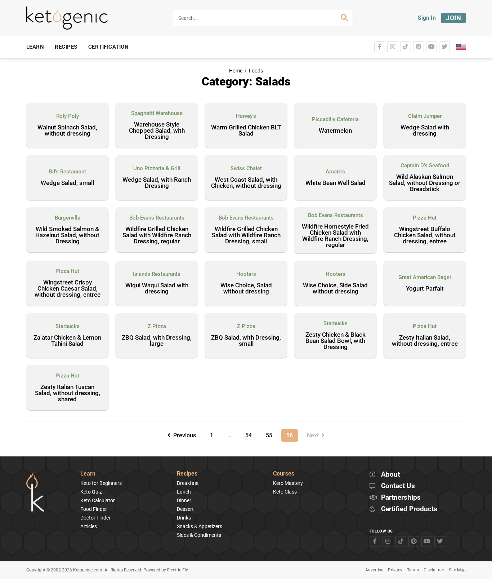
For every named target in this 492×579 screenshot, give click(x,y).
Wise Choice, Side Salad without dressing (335, 288)
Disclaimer (434, 570)
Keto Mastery (288, 483)
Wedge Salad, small (67, 183)
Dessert (185, 509)
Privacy (395, 570)
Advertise (374, 570)
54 (251, 434)
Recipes (187, 474)
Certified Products (409, 509)
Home (235, 71)
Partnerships (401, 497)
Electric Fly (177, 570)
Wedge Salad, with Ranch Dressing (156, 183)
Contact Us (398, 486)
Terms (413, 570)
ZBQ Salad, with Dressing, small (246, 341)
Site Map (457, 570)
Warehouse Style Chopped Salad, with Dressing (157, 130)
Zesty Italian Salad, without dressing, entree (425, 341)
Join (453, 18)
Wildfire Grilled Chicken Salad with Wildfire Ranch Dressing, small (246, 235)
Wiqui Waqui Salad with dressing (156, 288)
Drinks (184, 518)
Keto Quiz (91, 492)
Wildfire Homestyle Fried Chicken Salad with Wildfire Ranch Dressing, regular (335, 236)
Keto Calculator (97, 500)
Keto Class (285, 492)
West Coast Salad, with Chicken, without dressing (246, 183)
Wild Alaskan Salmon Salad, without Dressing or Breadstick (424, 183)
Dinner (184, 500)
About (390, 474)
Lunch (184, 492)
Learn (87, 474)
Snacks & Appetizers (199, 526)
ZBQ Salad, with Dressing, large (157, 341)
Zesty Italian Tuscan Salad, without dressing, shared (67, 393)
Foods (256, 71)
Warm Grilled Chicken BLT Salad (246, 130)
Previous (183, 435)
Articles (88, 526)
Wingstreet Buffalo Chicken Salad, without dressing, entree (425, 235)
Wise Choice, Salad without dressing (246, 288)
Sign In (427, 17)
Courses (283, 474)
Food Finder (93, 509)
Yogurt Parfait (425, 289)
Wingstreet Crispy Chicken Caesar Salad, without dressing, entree (67, 288)
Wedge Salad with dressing (425, 130)
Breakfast (188, 483)
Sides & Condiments (199, 535)
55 (271, 434)
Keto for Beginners (101, 483)
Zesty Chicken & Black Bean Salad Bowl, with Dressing (335, 341)
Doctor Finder (95, 518)
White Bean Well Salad (335, 183)
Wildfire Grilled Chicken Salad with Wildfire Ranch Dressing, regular (156, 235)
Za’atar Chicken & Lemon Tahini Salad (67, 341)
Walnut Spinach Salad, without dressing (67, 130)
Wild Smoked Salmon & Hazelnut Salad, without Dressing (67, 235)
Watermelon (335, 131)
